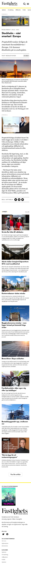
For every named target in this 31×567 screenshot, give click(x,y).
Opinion (4, 562)
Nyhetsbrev (5, 543)
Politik (24, 10)
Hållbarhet (18, 10)
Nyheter (4, 10)
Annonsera (5, 546)
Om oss (4, 541)
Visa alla (27, 212)
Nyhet (26, 55)
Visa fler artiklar (15, 474)
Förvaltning (10, 10)
